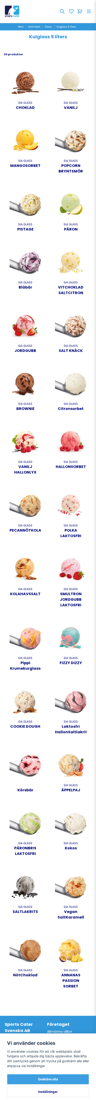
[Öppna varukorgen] (79, 11)
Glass (48, 27)
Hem (21, 27)
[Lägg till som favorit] (71, 11)
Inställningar (48, 1092)
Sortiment (34, 27)
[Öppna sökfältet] (62, 11)
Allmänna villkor (59, 1031)
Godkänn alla (48, 1079)
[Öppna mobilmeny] (88, 11)
